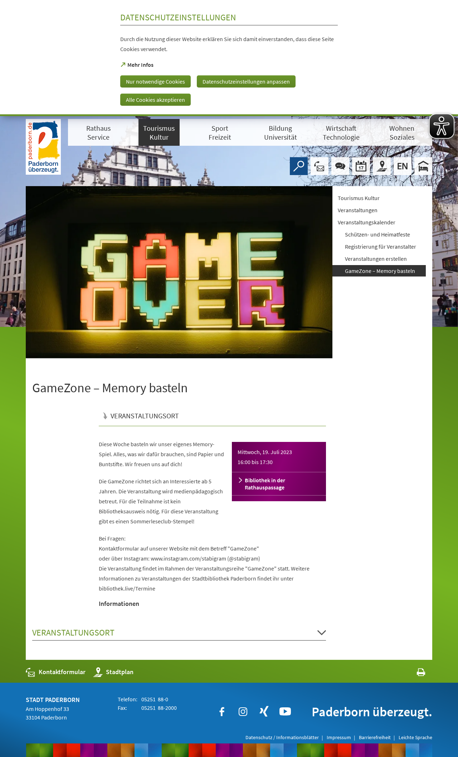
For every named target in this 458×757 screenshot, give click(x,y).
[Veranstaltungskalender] (361, 166)
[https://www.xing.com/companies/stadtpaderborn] (264, 711)
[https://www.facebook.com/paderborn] (222, 711)
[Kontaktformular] (319, 166)
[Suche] (299, 166)
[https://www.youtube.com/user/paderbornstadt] (285, 711)
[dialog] (229, 58)
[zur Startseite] (43, 147)
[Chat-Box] (340, 166)
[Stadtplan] (382, 166)
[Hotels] (423, 166)
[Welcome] (402, 166)
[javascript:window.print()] (414, 673)
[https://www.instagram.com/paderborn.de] (243, 711)
